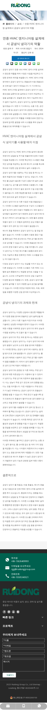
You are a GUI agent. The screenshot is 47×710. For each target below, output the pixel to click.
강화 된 (31, 52)
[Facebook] (4, 611)
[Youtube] (13, 611)
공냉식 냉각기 (8, 69)
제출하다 (10, 675)
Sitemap (36, 684)
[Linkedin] (9, 611)
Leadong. (12, 688)
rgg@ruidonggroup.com (23, 569)
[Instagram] (18, 611)
